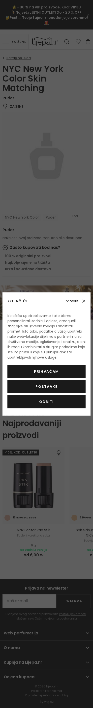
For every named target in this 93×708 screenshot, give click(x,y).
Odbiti (46, 401)
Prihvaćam (46, 371)
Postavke (46, 386)
